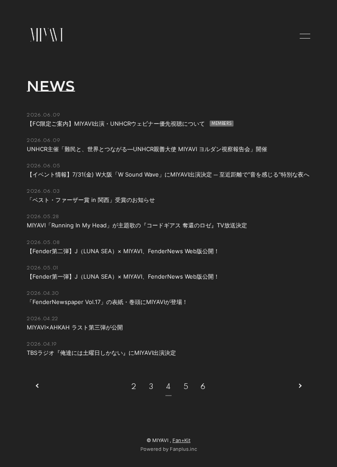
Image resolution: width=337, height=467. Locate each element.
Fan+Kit (181, 440)
